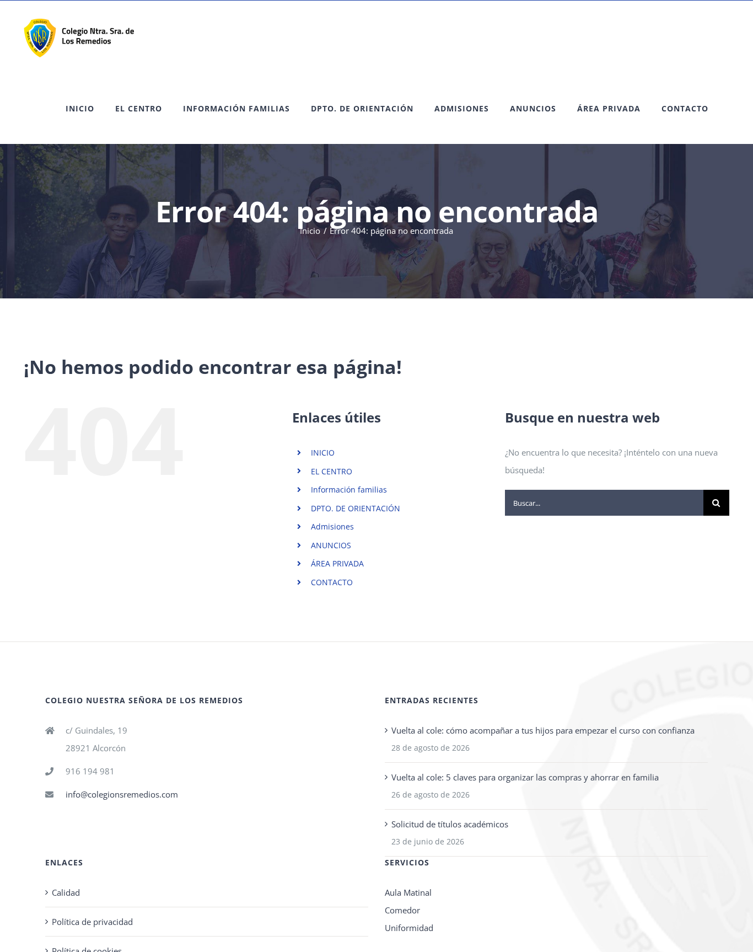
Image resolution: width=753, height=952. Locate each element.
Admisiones (332, 526)
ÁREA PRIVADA (337, 563)
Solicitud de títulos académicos (449, 824)
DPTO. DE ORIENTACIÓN (355, 508)
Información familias (349, 489)
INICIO (323, 452)
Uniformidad (409, 927)
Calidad (66, 892)
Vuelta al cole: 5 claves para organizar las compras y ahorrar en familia (525, 777)
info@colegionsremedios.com (122, 794)
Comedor (402, 910)
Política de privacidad (92, 921)
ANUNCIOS (331, 545)
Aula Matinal (408, 892)
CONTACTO (332, 582)
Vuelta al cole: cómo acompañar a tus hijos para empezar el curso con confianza (543, 730)
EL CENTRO (331, 471)
